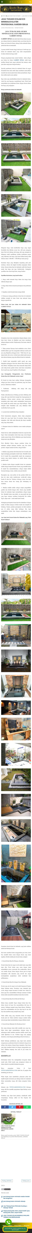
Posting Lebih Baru (7, 1180)
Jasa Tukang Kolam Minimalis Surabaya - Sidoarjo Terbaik (15, 1207)
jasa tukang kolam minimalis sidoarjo (14, 1201)
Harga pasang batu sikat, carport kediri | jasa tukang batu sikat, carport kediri (16, 1211)
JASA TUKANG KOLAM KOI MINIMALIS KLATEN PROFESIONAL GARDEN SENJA (8, 1128)
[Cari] (30, 2)
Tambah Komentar (19, 27)
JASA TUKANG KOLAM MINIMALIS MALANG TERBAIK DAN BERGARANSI (16, 1216)
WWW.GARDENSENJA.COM (9, 1070)
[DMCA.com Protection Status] (6, 1189)
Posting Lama (26, 1180)
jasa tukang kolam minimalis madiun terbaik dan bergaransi (16, 1197)
